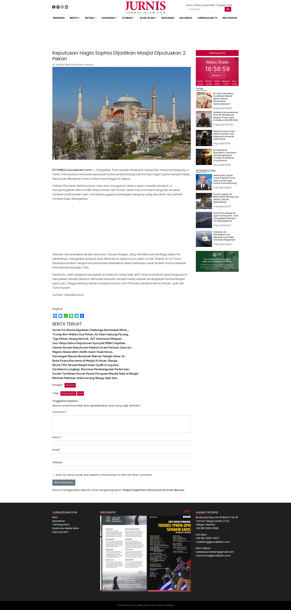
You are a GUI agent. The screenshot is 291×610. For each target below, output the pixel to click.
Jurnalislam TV (207, 18)
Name (57, 437)
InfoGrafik (229, 18)
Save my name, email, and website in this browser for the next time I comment (104, 475)
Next (188, 511)
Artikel (89, 18)
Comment (59, 412)
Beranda (59, 18)
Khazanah (108, 18)
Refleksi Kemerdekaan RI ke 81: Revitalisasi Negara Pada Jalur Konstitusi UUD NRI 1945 (225, 116)
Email (56, 449)
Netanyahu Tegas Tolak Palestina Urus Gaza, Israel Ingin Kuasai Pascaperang (224, 179)
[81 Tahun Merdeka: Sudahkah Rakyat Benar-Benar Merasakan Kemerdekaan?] (204, 100)
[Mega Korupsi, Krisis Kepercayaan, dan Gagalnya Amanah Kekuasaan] (204, 138)
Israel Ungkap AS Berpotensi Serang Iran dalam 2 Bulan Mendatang (226, 198)
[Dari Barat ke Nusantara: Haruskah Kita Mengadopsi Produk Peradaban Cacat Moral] (204, 156)
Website (57, 462)
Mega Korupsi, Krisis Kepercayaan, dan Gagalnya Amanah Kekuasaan (224, 135)
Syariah (127, 18)
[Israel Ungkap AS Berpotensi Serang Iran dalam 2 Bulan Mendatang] (204, 201)
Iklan (55, 517)
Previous (185, 511)
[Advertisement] (42, 62)
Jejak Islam (147, 18)
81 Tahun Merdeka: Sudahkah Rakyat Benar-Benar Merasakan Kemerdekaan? (223, 98)
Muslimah (167, 18)
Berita (74, 18)
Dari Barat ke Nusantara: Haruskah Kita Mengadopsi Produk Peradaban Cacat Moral (224, 155)
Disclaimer (58, 521)
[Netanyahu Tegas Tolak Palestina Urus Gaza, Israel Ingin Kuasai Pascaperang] (204, 182)
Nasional (70, 385)
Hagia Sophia (68, 393)
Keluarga (185, 18)
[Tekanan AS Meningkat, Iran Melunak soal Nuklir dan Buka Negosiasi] (204, 238)
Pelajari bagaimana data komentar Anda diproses (153, 490)
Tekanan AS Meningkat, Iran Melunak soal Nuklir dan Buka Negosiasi (224, 235)
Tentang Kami (61, 524)
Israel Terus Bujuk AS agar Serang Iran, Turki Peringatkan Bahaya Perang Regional (225, 217)
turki (80, 393)
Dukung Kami (217, 53)
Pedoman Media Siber (65, 528)
